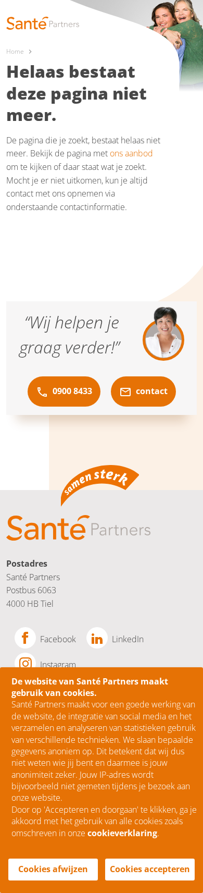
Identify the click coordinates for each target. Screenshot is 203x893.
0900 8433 (71, 391)
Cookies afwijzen (53, 869)
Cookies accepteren (150, 869)
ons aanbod (131, 153)
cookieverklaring (122, 833)
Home (15, 51)
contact (151, 391)
